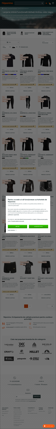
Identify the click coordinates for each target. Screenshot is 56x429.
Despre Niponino (5, 411)
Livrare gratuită (9, 327)
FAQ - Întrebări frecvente (32, 413)
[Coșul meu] (49, 3)
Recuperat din (10, 47)
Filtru (10, 42)
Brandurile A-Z (5, 413)
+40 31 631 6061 (16, 381)
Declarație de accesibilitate (19, 422)
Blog (3, 415)
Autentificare (46, 3)
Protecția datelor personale (17, 221)
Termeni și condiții (17, 410)
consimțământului (32, 401)
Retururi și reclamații (18, 412)
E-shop (49, 410)
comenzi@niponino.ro (16, 384)
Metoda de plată (17, 418)
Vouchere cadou (42, 411)
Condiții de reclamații (18, 414)
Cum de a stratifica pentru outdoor (28, 24)
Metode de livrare (17, 416)
